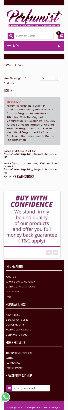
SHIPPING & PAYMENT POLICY (20, 286)
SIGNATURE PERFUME (16, 334)
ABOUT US (11, 276)
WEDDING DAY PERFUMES (18, 329)
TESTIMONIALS (13, 362)
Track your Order (14, 367)
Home (7, 65)
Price (44, 78)
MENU (16, 45)
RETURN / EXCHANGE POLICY (20, 281)
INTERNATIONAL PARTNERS (19, 353)
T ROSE (19, 65)
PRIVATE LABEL (13, 314)
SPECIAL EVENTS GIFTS (17, 319)
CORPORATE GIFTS (15, 324)
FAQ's (9, 296)
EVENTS (9, 357)
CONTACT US (12, 291)
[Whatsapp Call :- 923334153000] (5, 396)
